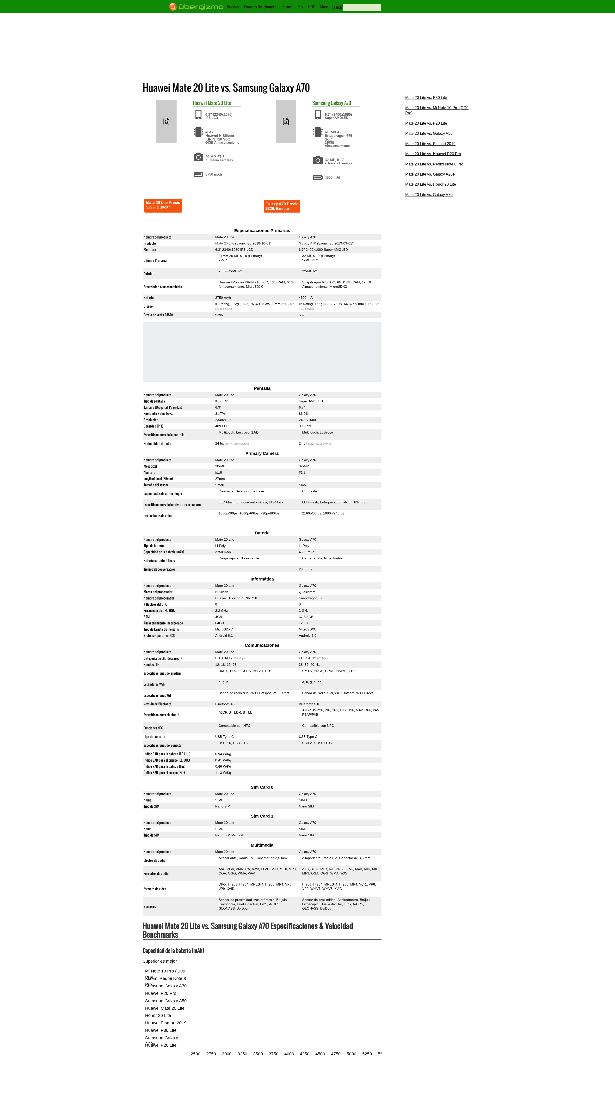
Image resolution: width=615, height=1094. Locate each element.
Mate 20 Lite (219, 102)
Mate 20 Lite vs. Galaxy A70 (429, 195)
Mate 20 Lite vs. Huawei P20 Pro (433, 154)
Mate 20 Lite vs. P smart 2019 (430, 144)
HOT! (311, 7)
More (324, 7)
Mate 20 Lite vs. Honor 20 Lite (430, 184)
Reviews (233, 7)
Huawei (200, 102)
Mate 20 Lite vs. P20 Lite (426, 123)
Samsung (321, 102)
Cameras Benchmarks (260, 7)
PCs (300, 7)
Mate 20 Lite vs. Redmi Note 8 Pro (434, 164)
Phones (287, 7)
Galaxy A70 (341, 102)
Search (337, 7)
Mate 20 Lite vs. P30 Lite (426, 98)
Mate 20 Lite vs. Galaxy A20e (430, 174)
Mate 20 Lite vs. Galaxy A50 (429, 133)
